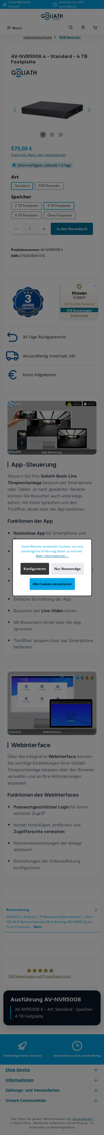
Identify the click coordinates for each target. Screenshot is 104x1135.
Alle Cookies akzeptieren (52, 584)
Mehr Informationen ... (52, 556)
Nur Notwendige (67, 568)
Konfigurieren (34, 568)
